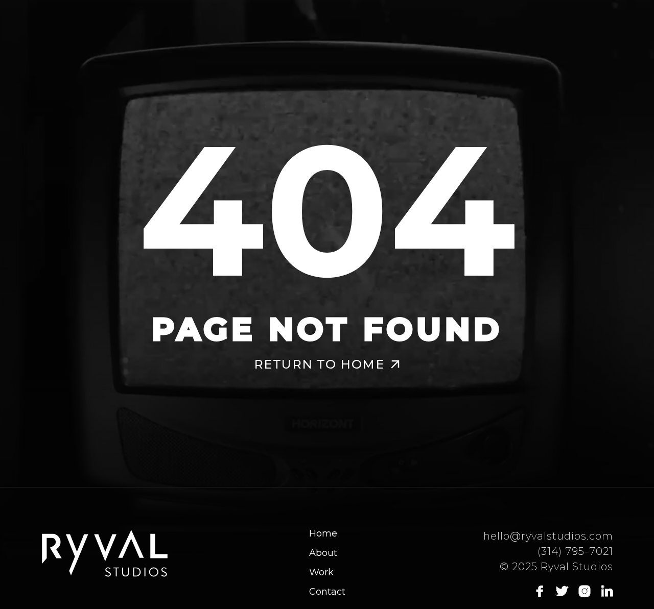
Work (321, 572)
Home (323, 533)
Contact (327, 591)
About (323, 552)
